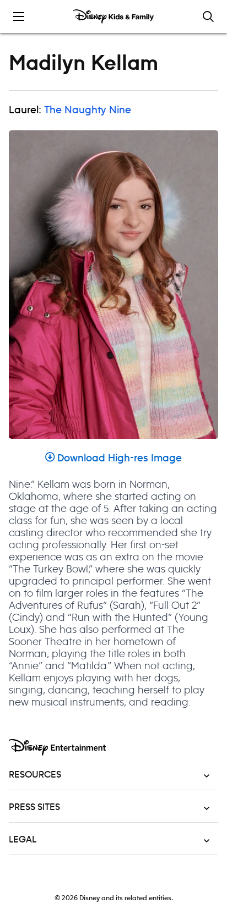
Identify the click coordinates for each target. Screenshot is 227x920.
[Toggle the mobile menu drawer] (18, 16)
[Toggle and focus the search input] (208, 16)
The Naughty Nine (87, 110)
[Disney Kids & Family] (113, 16)
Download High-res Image (119, 458)
